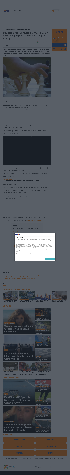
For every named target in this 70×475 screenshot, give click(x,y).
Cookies (22, 255)
